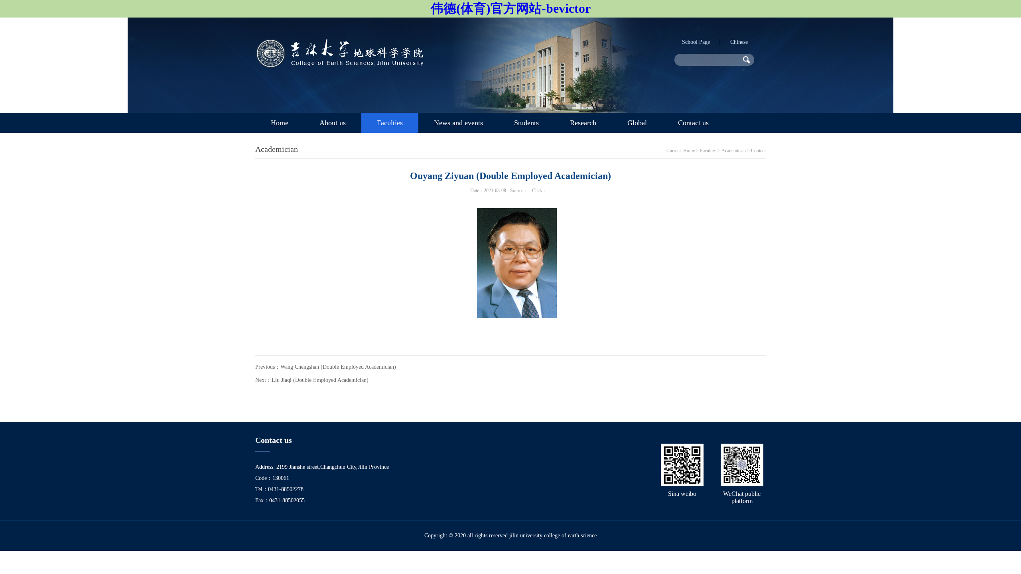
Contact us (693, 123)
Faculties (390, 123)
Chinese (739, 42)
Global (637, 123)
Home (279, 123)
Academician (733, 150)
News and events (458, 123)
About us (332, 123)
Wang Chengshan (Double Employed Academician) (338, 367)
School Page (696, 42)
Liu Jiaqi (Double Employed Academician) (320, 380)
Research (583, 123)
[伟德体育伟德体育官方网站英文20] (339, 66)
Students (526, 123)
